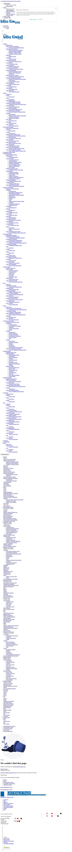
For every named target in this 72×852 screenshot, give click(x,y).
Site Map (5, 842)
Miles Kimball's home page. (19, 766)
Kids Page (8, 284)
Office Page (8, 307)
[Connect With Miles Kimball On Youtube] (52, 814)
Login (7, 28)
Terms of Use (6, 838)
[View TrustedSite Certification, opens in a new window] (6, 849)
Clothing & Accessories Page (12, 322)
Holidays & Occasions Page (12, 188)
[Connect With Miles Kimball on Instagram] (47, 814)
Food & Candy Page (10, 268)
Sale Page (8, 404)
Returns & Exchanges (11, 14)
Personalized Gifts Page (11, 235)
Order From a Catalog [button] (11, 5)
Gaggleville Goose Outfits (9, 783)
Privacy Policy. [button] (27, 15)
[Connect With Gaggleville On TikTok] (58, 817)
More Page (8, 444)
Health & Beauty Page (11, 352)
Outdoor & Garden (7, 784)
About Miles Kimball (8, 807)
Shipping (8, 12)
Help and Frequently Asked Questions (14, 11)
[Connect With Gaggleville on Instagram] (47, 817)
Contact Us (5, 799)
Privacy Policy (6, 839)
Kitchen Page (9, 45)
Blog (4, 809)
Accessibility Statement (6, 1)
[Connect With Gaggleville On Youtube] (52, 817)
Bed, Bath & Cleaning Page (12, 128)
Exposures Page (9, 394)
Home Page (8, 94)
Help (5, 7)
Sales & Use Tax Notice (8, 841)
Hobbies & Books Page (11, 378)
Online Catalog (9, 6)
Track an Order (9, 15)
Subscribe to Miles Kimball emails (8, 772)
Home (4, 781)
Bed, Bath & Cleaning (8, 782)
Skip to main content (15, 1)
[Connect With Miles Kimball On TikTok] (61, 814)
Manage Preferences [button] (33, 19)
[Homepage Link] (10, 23)
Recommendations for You (6, 787)
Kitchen (5, 779)
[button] (41, 19)
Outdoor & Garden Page (11, 154)
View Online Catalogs (8, 806)
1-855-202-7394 (9, 10)
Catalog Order (7, 3)
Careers (5, 808)
